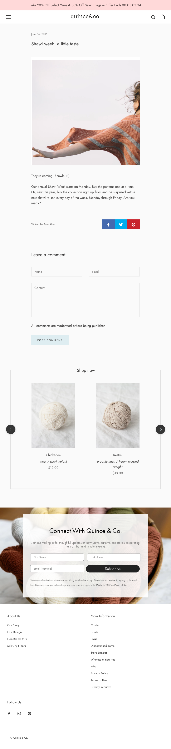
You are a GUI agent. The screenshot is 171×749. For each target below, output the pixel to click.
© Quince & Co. (19, 738)
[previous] (10, 429)
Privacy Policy (103, 585)
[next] (160, 429)
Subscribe (113, 568)
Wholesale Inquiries (103, 659)
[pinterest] (133, 224)
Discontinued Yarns (102, 646)
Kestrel (117, 455)
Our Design (14, 632)
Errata (94, 632)
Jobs (93, 666)
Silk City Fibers (16, 646)
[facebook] (108, 224)
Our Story (13, 625)
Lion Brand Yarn (17, 639)
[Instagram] (19, 713)
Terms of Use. (121, 585)
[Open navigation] (8, 17)
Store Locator (99, 653)
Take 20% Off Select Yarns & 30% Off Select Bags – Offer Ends (76, 5)
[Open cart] (163, 17)
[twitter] (121, 224)
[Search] (153, 17)
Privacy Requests (101, 687)
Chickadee (53, 455)
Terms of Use (99, 680)
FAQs (94, 639)
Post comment (50, 340)
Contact (95, 625)
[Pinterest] (29, 713)
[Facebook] (9, 713)
